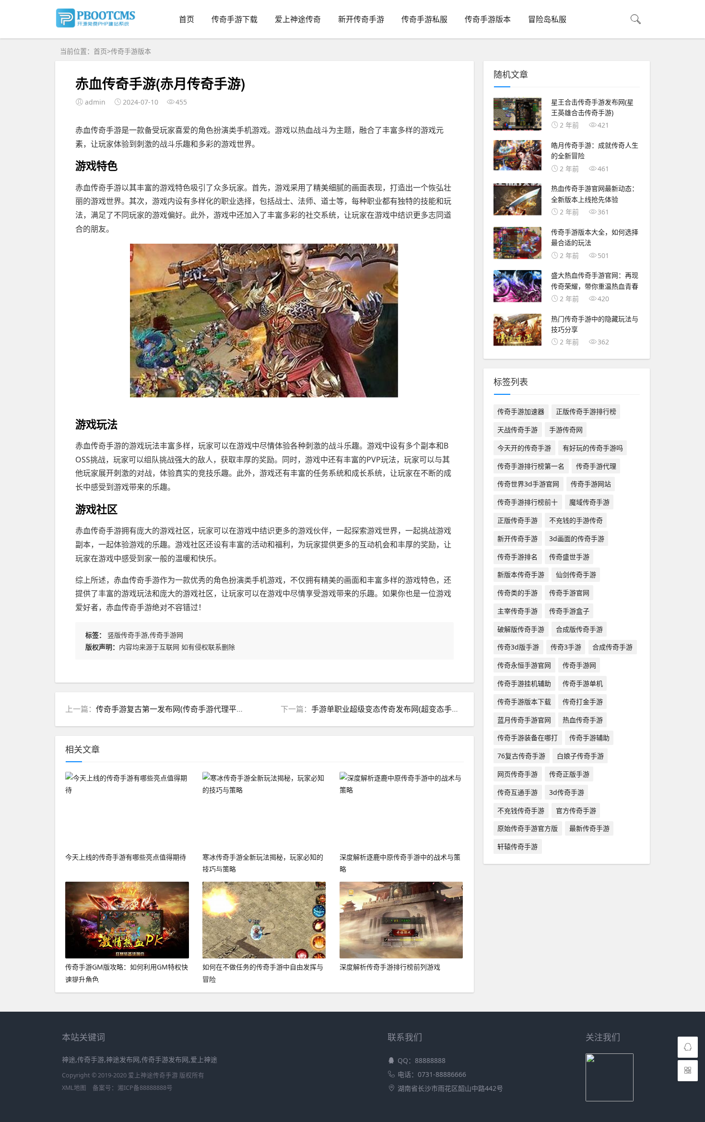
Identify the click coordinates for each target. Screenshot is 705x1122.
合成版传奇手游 (579, 629)
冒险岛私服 (547, 19)
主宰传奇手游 (517, 610)
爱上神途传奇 (298, 19)
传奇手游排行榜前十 (527, 502)
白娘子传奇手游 (580, 755)
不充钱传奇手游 (520, 810)
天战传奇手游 (517, 429)
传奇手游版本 (488, 19)
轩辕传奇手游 (517, 846)
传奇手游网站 (591, 483)
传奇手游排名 (517, 556)
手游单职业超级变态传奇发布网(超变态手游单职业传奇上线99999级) (428, 709)
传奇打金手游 (583, 701)
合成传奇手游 (612, 646)
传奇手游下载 (235, 19)
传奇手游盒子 (569, 610)
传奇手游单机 (583, 683)
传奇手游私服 (424, 19)
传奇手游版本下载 (524, 701)
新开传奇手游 (361, 19)
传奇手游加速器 (520, 411)
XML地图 (74, 1088)
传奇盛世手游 (569, 556)
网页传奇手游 (517, 774)
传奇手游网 (579, 665)
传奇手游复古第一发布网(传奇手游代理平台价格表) (183, 709)
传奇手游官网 (569, 592)
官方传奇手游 (576, 810)
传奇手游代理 (596, 466)
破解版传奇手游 (520, 629)
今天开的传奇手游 (524, 447)
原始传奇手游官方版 (527, 828)
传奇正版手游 (569, 774)
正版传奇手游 (517, 520)
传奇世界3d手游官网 (528, 483)
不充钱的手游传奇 (576, 520)
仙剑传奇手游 (576, 574)
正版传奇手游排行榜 (586, 411)
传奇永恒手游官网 (524, 665)
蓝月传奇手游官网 (524, 719)
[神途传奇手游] (98, 26)
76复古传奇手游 (521, 755)
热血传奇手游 (583, 719)
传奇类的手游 (517, 592)
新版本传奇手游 (520, 574)
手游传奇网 (566, 429)
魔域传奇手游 (589, 502)
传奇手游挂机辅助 (524, 683)
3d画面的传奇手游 (576, 538)
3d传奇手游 (566, 792)
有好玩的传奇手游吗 (593, 447)
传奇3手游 (566, 646)
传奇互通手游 (517, 792)
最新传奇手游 (589, 828)
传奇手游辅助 (589, 737)
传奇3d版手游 (518, 646)
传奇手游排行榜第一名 (530, 466)
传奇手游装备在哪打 (527, 737)
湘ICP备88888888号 (145, 1088)
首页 (186, 19)
